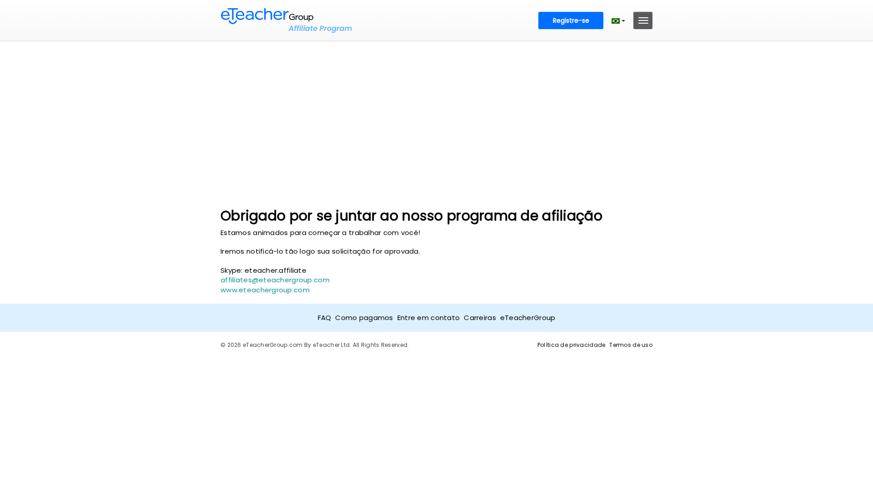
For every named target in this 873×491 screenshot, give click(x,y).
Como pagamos (364, 317)
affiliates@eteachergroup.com (275, 280)
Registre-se (571, 20)
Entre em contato (428, 317)
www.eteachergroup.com (265, 290)
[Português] (618, 20)
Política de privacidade (571, 345)
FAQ (324, 317)
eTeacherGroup (528, 317)
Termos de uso (630, 345)
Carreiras (480, 317)
